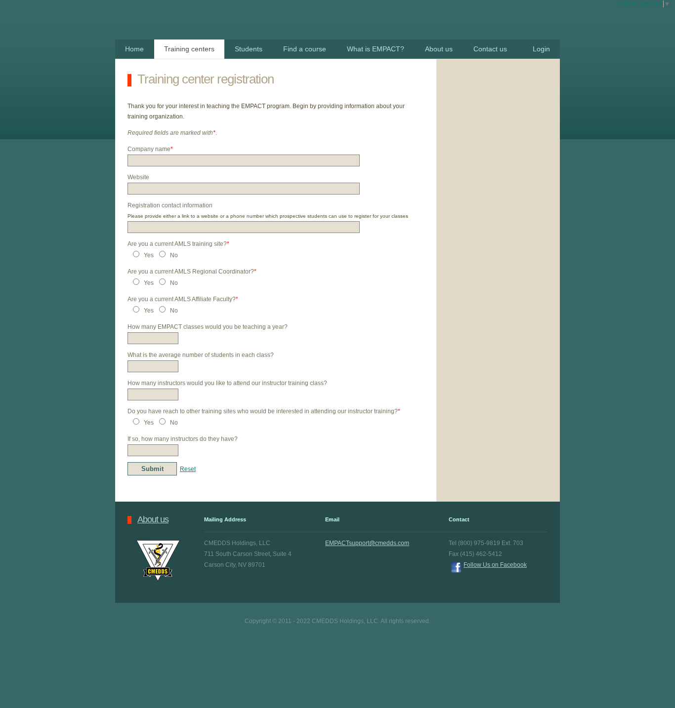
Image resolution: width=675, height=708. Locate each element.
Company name (150, 149)
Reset (188, 469)
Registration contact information (169, 205)
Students (248, 49)
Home (134, 49)
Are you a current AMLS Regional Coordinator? (191, 271)
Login (541, 49)
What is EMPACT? (375, 49)
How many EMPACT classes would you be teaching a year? (207, 326)
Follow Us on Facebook (495, 564)
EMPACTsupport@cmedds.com (367, 543)
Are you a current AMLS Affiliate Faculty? (182, 299)
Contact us (490, 49)
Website (138, 177)
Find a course (304, 49)
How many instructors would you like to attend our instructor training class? (227, 383)
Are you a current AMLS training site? (178, 243)
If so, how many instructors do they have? (182, 438)
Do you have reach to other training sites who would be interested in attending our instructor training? (263, 411)
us (153, 519)
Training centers (189, 49)
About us (439, 49)
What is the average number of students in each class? (200, 355)
